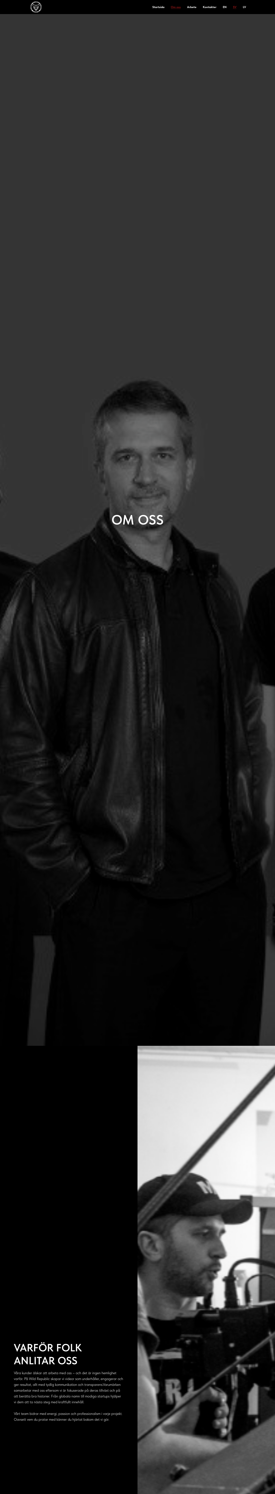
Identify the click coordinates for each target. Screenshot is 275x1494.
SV (234, 7)
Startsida (158, 7)
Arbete (191, 7)
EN (225, 7)
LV (244, 7)
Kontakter (209, 7)
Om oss (176, 7)
